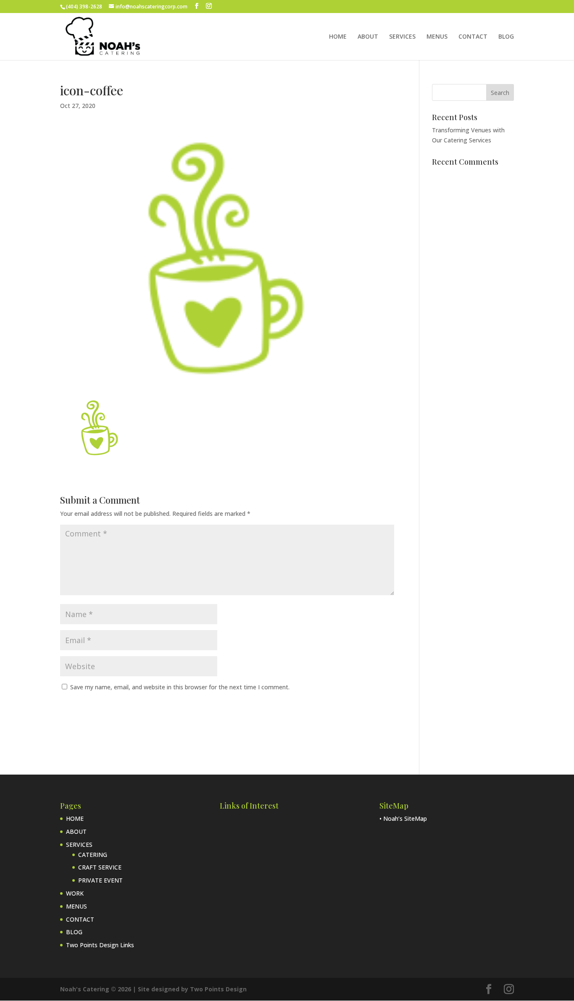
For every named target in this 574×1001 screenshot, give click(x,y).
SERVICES (402, 37)
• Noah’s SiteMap (403, 818)
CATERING (92, 855)
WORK (75, 893)
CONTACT (472, 37)
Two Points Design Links (100, 945)
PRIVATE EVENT (100, 880)
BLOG (506, 37)
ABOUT (368, 37)
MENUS (437, 37)
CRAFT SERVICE (99, 867)
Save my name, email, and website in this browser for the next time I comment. (180, 687)
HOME (338, 37)
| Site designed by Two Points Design (190, 989)
